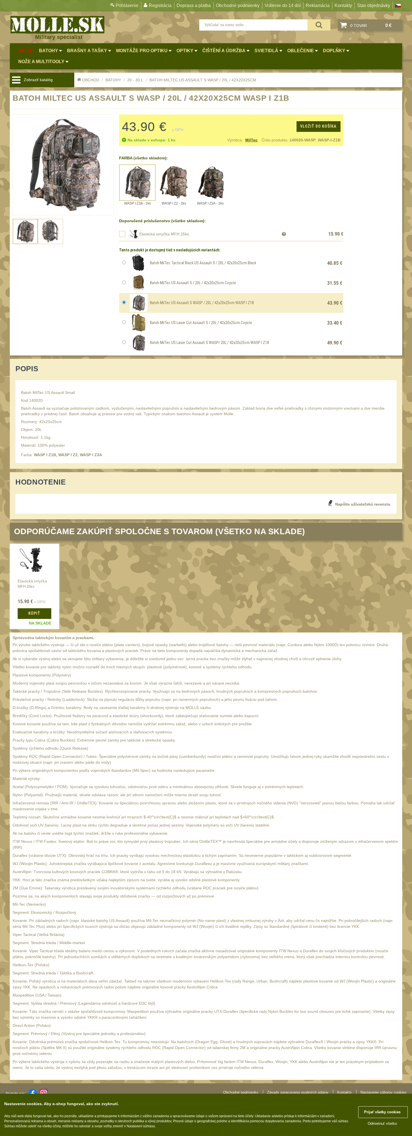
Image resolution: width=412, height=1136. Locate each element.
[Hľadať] (318, 25)
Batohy (113, 80)
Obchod (90, 80)
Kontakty (343, 5)
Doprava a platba (194, 5)
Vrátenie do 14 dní (283, 5)
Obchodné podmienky (238, 5)
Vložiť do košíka (318, 126)
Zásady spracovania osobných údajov (297, 1092)
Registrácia (160, 5)
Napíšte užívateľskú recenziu (362, 504)
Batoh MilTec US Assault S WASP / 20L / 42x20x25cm (202, 80)
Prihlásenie (127, 5)
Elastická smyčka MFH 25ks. (164, 234)
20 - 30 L (135, 80)
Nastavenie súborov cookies (383, 1092)
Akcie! (26, 50)
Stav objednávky (373, 5)
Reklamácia (318, 5)
